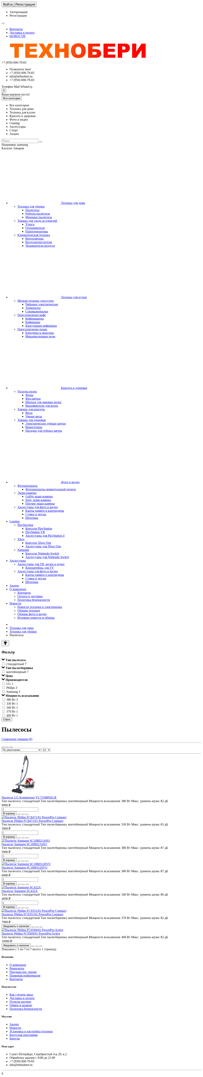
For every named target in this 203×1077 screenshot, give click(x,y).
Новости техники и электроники (39, 607)
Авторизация (18, 12)
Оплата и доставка (30, 596)
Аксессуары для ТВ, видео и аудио (40, 564)
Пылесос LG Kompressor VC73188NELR (29, 797)
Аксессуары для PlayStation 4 (44, 535)
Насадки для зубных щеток (43, 430)
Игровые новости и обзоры (36, 617)
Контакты (16, 29)
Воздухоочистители (38, 242)
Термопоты (33, 308)
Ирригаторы (33, 427)
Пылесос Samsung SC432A (20, 891)
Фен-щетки (33, 398)
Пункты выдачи (20, 1001)
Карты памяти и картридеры (44, 510)
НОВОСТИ (17, 36)
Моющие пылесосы (38, 217)
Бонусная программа (24, 1035)
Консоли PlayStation (38, 528)
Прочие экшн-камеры (40, 503)
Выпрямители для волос (41, 405)
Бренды (15, 1038)
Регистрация (18, 15)
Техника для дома (72, 203)
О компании (18, 589)
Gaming (15, 521)
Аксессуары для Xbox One (43, 546)
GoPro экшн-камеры (39, 496)
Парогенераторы (36, 231)
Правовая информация (25, 975)
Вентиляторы (34, 238)
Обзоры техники (28, 610)
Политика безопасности (33, 599)
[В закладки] (23, 814)
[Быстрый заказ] (19, 814)
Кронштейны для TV (39, 567)
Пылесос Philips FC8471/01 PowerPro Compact (32, 821)
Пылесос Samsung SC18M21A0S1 (24, 844)
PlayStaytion (25, 525)
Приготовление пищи (32, 329)
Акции (14, 585)
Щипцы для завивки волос (43, 402)
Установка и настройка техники (31, 1031)
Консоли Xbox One (38, 542)
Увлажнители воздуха (40, 245)
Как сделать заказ (21, 994)
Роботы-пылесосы (37, 213)
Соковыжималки (36, 311)
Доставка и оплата (22, 32)
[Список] (7, 747)
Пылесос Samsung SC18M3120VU (25, 867)
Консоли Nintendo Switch (42, 553)
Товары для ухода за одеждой (37, 220)
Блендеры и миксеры (39, 333)
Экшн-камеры (26, 493)
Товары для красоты (31, 409)
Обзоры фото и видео (32, 614)
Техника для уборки (31, 206)
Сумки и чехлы (35, 514)
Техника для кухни (73, 297)
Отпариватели (35, 228)
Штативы (31, 517)
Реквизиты (17, 968)
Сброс (7, 719)
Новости (15, 603)
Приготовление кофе (31, 315)
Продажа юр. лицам (23, 972)
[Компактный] (11, 747)
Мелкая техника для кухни (35, 300)
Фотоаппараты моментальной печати (50, 489)
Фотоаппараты (27, 485)
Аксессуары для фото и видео (37, 507)
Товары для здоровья (31, 420)
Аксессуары (18, 560)
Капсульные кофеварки (41, 325)
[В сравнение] (27, 814)
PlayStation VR (35, 532)
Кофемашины (34, 318)
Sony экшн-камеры (38, 500)
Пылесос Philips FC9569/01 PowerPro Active (31, 933)
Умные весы (33, 416)
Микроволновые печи (40, 336)
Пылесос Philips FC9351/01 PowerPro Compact (32, 914)
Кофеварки (32, 322)
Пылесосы (32, 210)
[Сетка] (3, 747)
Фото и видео (69, 482)
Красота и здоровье (73, 388)
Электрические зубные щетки (45, 423)
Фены (29, 395)
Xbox (21, 539)
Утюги (29, 224)
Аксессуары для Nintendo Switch (47, 557)
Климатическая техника (33, 235)
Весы (29, 413)
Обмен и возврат (21, 1005)
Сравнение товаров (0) (17, 739)
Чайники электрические (41, 304)
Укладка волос (27, 391)
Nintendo (23, 550)
